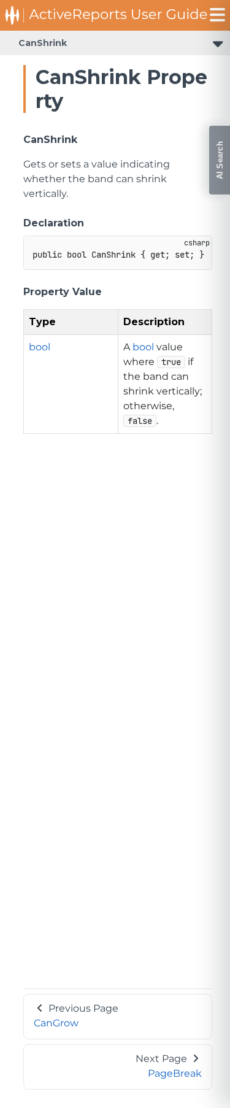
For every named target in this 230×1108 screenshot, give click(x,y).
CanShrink (42, 42)
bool (39, 347)
